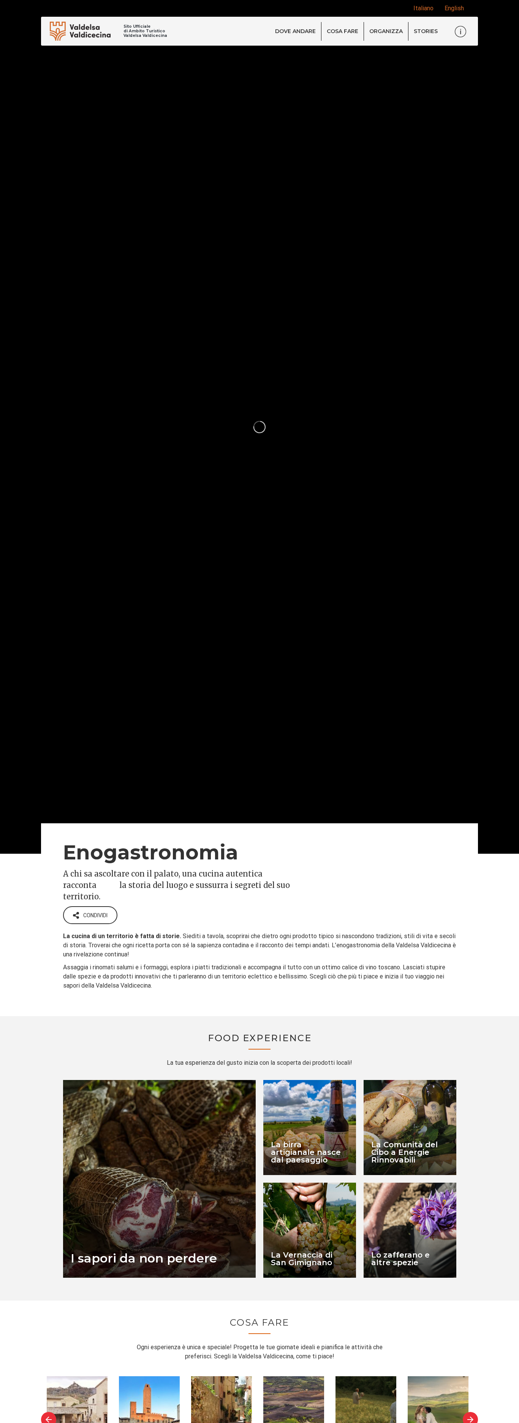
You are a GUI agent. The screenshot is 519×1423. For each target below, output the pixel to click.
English (454, 8)
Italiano (423, 8)
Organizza (386, 31)
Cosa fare (342, 31)
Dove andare (295, 31)
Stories (426, 31)
